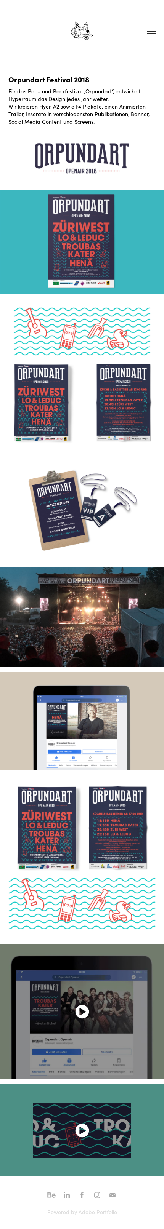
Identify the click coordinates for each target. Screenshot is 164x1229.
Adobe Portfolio (98, 1212)
